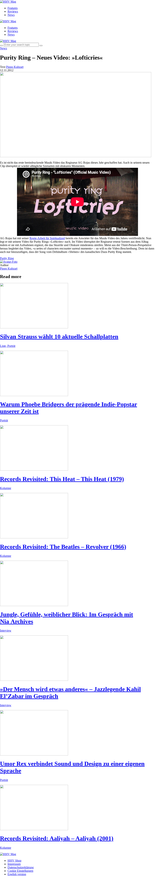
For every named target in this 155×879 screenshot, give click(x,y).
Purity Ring (7, 258)
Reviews (13, 11)
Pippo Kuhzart (8, 268)
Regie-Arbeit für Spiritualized (47, 238)
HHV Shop (14, 860)
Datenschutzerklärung (21, 867)
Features (13, 8)
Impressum (14, 864)
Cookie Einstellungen (20, 870)
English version (17, 874)
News (11, 14)
